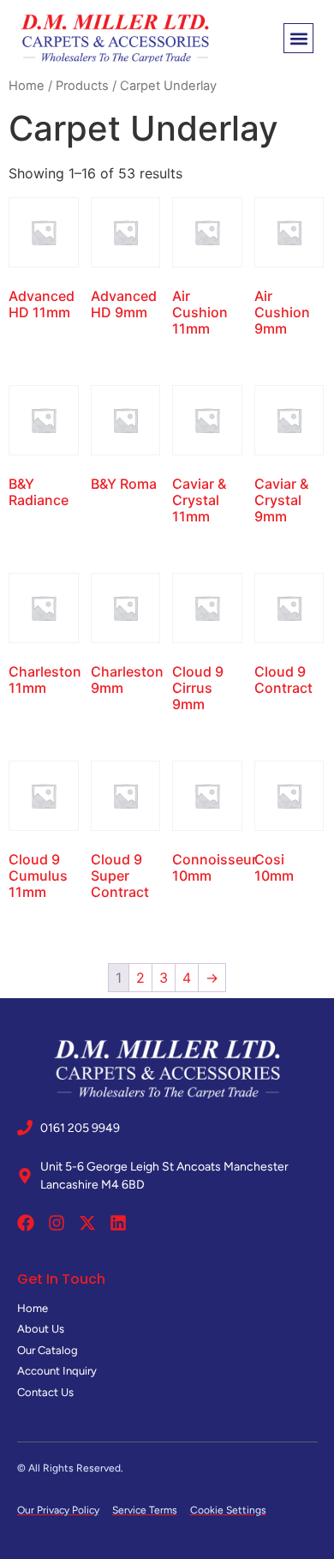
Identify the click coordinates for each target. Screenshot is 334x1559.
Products (82, 85)
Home (27, 85)
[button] (298, 38)
